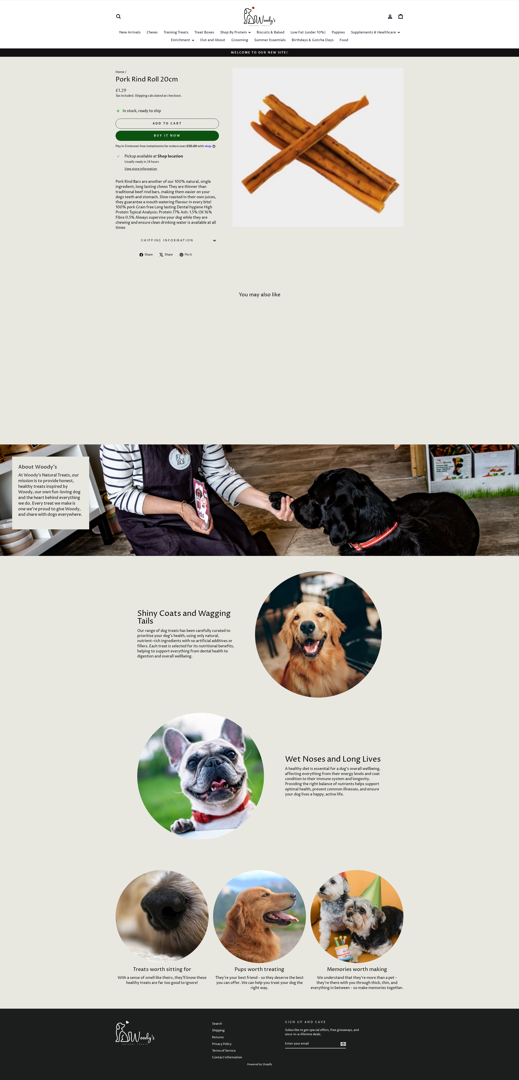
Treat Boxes (204, 32)
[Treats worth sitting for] (162, 916)
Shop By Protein (234, 32)
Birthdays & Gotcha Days (312, 40)
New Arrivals (129, 32)
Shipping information (167, 241)
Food (344, 40)
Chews (152, 32)
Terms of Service (224, 1051)
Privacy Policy (222, 1044)
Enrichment (181, 40)
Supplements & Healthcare (374, 32)
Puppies (338, 32)
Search (217, 1024)
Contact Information (227, 1057)
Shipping (141, 96)
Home (120, 72)
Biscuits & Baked (270, 32)
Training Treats (176, 32)
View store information (140, 169)
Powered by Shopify (259, 1064)
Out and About (212, 40)
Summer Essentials (270, 40)
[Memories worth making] (356, 916)
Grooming (239, 40)
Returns (218, 1037)
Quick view (150, 406)
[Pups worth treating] (259, 916)
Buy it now (167, 136)
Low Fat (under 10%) (308, 32)
